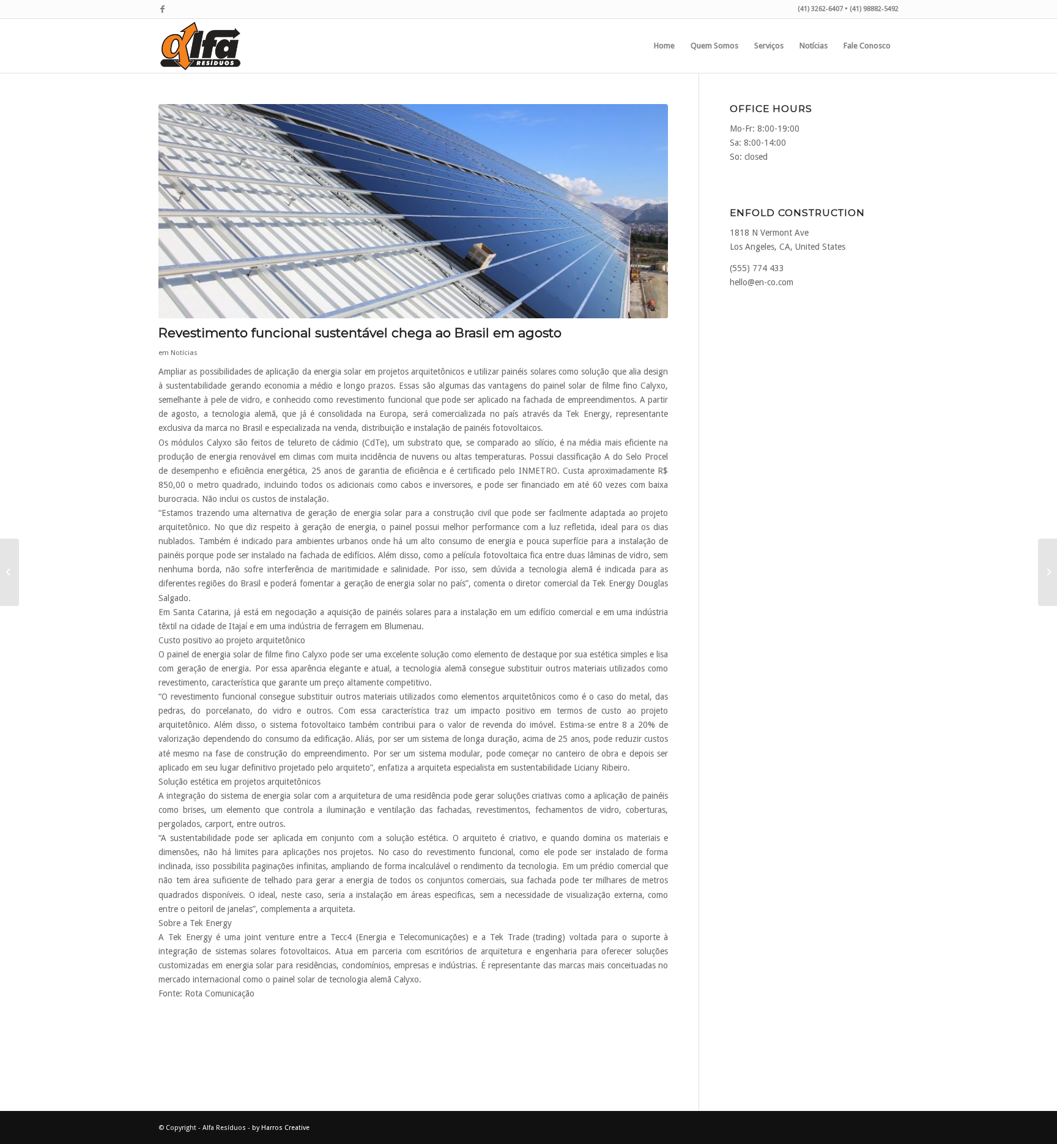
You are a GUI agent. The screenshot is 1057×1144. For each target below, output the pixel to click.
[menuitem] (664, 46)
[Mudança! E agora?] (9, 572)
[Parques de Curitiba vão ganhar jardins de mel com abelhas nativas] (1047, 572)
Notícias (184, 352)
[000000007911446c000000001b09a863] (413, 211)
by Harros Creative (281, 1128)
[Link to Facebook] (162, 9)
